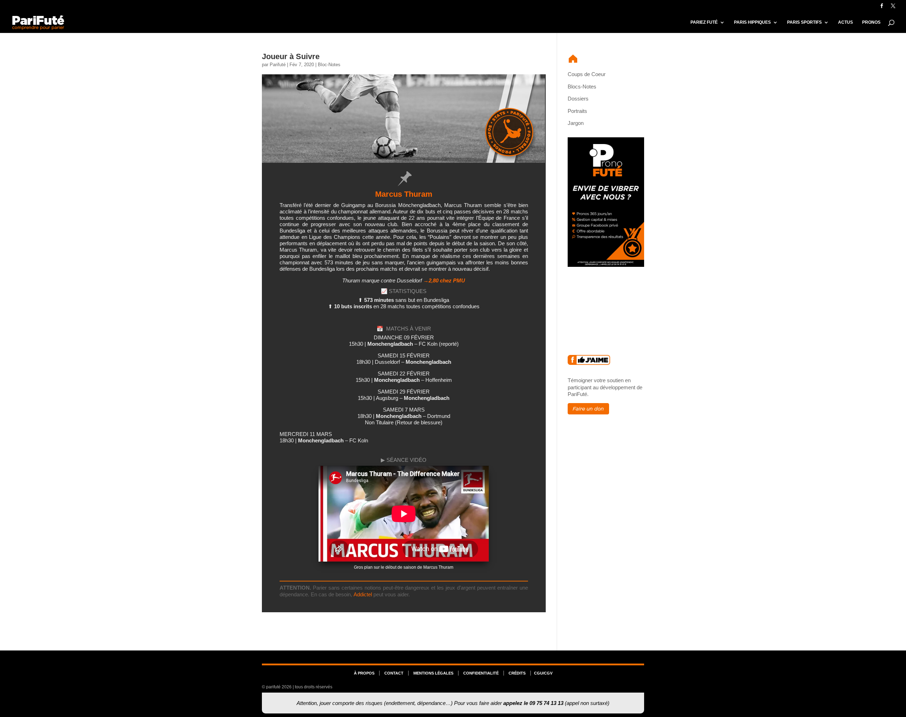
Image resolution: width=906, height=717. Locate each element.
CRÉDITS (517, 673)
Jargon (576, 123)
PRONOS (871, 22)
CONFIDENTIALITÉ (481, 673)
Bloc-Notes (329, 64)
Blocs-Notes (582, 87)
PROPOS (364, 673)
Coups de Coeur (587, 74)
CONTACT (393, 673)
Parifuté (278, 64)
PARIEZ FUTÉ (704, 22)
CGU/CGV (543, 673)
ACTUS (845, 22)
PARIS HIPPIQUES (752, 22)
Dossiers (578, 99)
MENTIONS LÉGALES (433, 673)
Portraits (577, 111)
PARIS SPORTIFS (804, 22)
